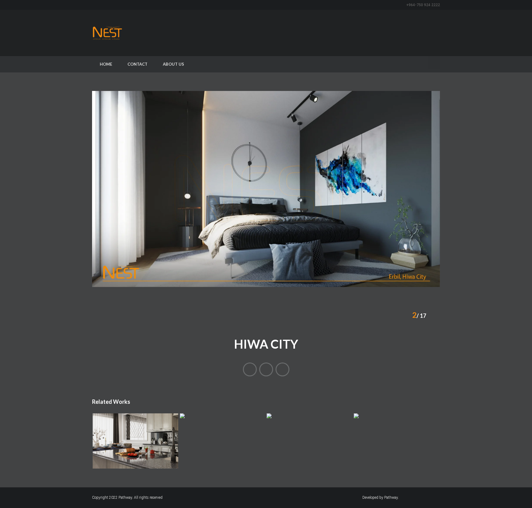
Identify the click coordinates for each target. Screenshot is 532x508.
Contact (137, 64)
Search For (434, 63)
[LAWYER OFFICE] (282, 369)
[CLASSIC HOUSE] (250, 369)
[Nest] (107, 33)
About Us (173, 64)
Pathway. (126, 497)
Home (106, 64)
